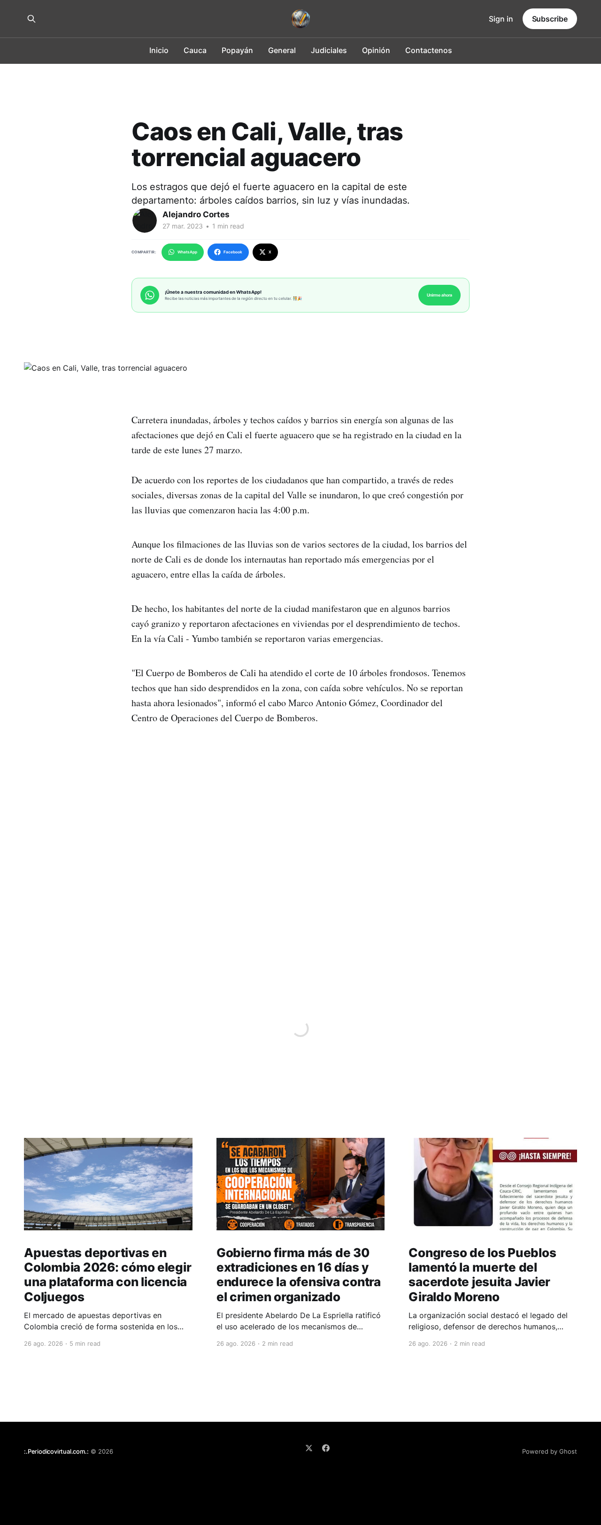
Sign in (501, 18)
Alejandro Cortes (196, 214)
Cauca (195, 50)
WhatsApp (187, 252)
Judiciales (329, 50)
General (282, 50)
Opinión (376, 50)
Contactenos (428, 50)
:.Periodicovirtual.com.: (56, 1451)
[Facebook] (326, 1448)
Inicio (159, 50)
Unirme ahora (439, 294)
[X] (309, 1448)
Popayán (237, 50)
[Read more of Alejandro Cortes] (144, 220)
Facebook (232, 252)
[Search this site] (31, 18)
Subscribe (550, 18)
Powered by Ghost (549, 1451)
